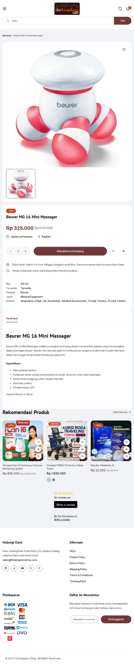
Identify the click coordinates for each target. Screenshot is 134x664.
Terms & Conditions (81, 575)
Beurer (24, 292)
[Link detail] (6, 568)
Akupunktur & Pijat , (32, 300)
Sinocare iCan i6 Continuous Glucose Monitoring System (22, 467)
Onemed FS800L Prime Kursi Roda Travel (65, 467)
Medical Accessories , (75, 300)
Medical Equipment (32, 296)
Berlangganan (116, 619)
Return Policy (77, 563)
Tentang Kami (78, 581)
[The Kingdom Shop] (67, 9)
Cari (122, 20)
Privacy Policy (77, 557)
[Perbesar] (124, 49)
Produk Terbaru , (97, 300)
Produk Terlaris (116, 300)
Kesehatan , (55, 300)
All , (45, 300)
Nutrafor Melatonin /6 (102, 465)
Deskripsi (12, 318)
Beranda (7, 35)
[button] (113, 251)
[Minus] (11, 251)
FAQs (73, 551)
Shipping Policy (78, 569)
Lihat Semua (120, 412)
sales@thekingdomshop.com (20, 559)
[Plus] (26, 251)
